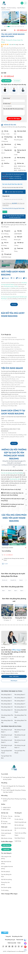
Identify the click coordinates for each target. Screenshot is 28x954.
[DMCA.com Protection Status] (4, 933)
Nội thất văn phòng (6, 879)
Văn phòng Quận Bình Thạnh (20, 711)
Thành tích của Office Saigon (20, 834)
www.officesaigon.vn (20, 951)
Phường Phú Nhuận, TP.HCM (11, 286)
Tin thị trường (4, 890)
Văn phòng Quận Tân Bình (20, 716)
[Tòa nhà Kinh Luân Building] (14, 535)
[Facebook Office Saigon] (3, 946)
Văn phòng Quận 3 (6, 698)
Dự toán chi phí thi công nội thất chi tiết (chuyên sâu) (15, 216)
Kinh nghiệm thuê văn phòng (7, 867)
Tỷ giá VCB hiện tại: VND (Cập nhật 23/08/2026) (13, 204)
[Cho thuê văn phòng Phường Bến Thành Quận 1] (7, 612)
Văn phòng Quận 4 (19, 698)
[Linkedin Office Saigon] (12, 946)
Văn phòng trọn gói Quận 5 (6, 741)
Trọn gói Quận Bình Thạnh (6, 752)
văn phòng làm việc (14, 479)
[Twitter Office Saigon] (6, 946)
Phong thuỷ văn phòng (5, 883)
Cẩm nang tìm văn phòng (6, 857)
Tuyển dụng (18, 841)
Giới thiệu (17, 816)
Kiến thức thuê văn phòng (6, 862)
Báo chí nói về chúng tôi (20, 829)
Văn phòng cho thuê (17, 936)
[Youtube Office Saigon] (9, 946)
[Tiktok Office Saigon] (22, 946)
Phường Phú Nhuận (11, 40)
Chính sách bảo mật (6, 830)
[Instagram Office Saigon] (18, 946)
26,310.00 (14, 203)
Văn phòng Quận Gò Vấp (7, 721)
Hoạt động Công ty (20, 838)
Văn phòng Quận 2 (19, 694)
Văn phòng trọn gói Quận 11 (19, 746)
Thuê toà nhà (19, 939)
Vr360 (18, 943)
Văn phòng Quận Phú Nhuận (7, 716)
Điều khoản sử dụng (6, 838)
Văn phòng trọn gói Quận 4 (19, 736)
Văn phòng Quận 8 (6, 704)
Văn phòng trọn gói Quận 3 (6, 736)
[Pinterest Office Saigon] (15, 946)
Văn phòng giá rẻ (18, 140)
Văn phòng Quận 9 (19, 704)
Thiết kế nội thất (12, 943)
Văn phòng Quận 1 (6, 694)
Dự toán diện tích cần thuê (15, 192)
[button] (4, 26)
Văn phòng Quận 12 (6, 710)
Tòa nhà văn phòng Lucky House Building (12, 473)
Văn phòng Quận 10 (6, 707)
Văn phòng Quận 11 (20, 707)
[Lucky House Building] (10, 17)
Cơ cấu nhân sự (19, 819)
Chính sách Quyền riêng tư (6, 834)
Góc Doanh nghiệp (6, 887)
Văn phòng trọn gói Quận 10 (6, 746)
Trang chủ (8, 936)
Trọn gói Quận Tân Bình (6, 757)
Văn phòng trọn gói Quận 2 (19, 731)
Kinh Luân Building (7, 551)
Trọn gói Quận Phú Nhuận (19, 752)
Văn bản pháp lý (5, 871)
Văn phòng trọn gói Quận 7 (19, 741)
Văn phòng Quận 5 (6, 701)
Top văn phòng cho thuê (6, 875)
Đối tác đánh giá (19, 825)
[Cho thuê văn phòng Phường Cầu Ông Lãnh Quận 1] (21, 613)
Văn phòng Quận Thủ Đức (20, 721)
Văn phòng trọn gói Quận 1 (6, 731)
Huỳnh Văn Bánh (9, 558)
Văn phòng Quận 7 (19, 701)
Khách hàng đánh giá (20, 822)
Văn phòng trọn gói (10, 939)
